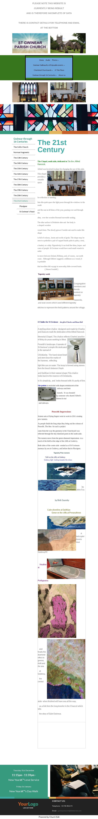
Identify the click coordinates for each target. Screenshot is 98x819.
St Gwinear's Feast (27, 211)
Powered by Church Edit (49, 817)
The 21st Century (21, 201)
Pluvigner (23, 206)
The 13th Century (21, 158)
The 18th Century (21, 184)
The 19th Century (21, 190)
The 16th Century (21, 174)
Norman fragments (21, 152)
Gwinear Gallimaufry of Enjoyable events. (48, 65)
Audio (48, 60)
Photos (54, 60)
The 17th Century (21, 179)
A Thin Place (59, 70)
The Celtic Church (21, 147)
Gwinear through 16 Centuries (44, 75)
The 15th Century (21, 168)
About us (62, 75)
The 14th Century (21, 163)
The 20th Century (21, 195)
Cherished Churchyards (43, 70)
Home (41, 60)
